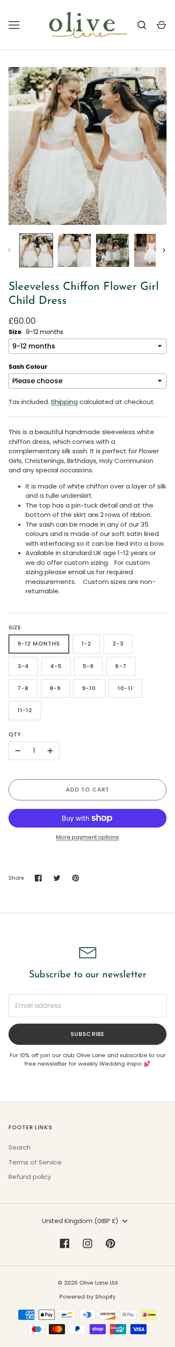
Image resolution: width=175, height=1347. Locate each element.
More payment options (87, 837)
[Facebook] (64, 1243)
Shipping (64, 401)
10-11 (125, 688)
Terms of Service (35, 1162)
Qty (14, 734)
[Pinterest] (110, 1243)
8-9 (55, 688)
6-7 (120, 666)
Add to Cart (87, 790)
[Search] (142, 25)
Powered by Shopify (87, 1297)
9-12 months (38, 644)
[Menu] (14, 25)
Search (19, 1147)
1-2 (86, 644)
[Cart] (161, 25)
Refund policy (29, 1176)
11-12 (24, 710)
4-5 (56, 666)
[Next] (164, 250)
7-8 (22, 688)
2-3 (118, 644)
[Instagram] (87, 1243)
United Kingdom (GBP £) (80, 1220)
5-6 (88, 666)
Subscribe (87, 1034)
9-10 (89, 688)
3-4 (23, 666)
